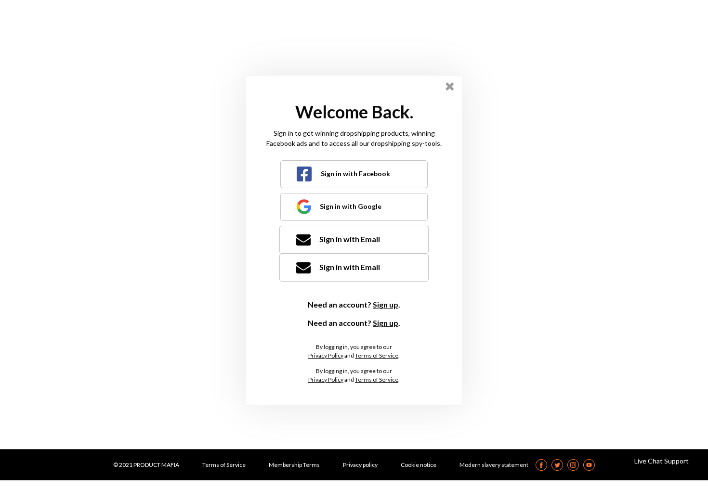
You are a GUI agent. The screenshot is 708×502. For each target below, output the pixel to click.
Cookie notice (418, 464)
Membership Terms (294, 464)
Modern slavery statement (493, 464)
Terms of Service (376, 355)
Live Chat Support (661, 461)
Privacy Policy (325, 355)
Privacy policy (360, 464)
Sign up (385, 304)
